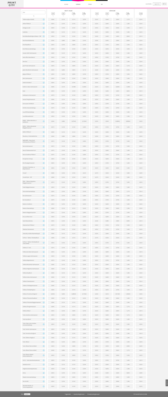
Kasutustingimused (79, 394)
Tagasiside (68, 394)
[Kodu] (12, 4)
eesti (26, 394)
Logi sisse (157, 4)
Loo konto (149, 4)
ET (164, 4)
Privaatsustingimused (93, 394)
